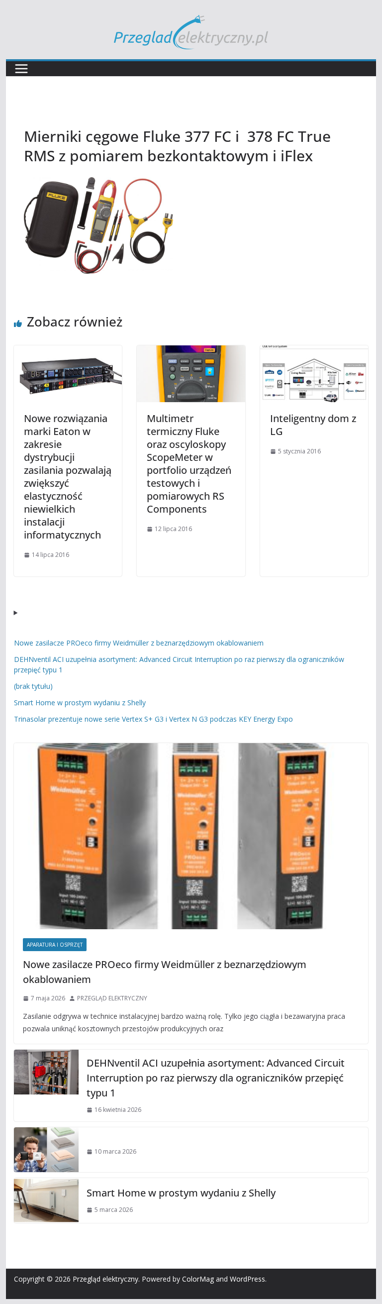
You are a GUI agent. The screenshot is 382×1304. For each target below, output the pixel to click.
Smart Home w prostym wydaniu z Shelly (80, 702)
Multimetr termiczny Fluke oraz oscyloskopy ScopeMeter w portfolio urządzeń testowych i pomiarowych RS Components (189, 464)
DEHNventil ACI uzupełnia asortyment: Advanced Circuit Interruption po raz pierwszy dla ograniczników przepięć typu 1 (216, 1077)
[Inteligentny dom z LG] (314, 352)
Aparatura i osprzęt (55, 944)
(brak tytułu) (33, 686)
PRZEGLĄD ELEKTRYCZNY (112, 998)
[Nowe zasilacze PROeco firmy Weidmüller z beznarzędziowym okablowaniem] (191, 836)
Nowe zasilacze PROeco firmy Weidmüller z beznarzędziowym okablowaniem (139, 643)
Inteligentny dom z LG (313, 425)
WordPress (247, 1279)
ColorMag (198, 1279)
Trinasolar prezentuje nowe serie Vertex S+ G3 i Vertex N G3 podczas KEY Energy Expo (153, 719)
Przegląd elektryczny (105, 1279)
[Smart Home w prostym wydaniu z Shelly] (46, 1200)
